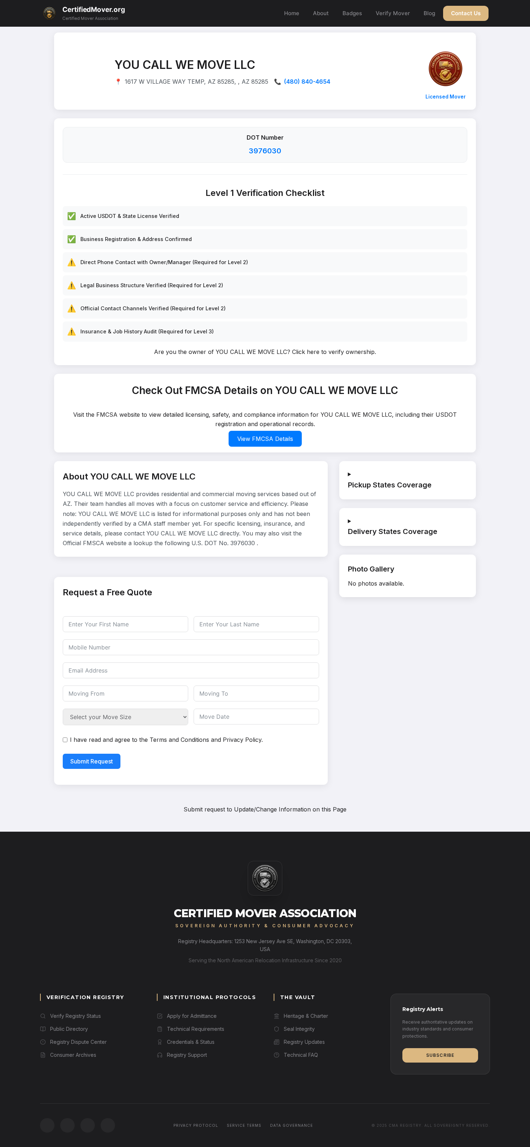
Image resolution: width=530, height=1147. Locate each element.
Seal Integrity (299, 1029)
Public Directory (69, 1029)
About (321, 13)
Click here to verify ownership (333, 351)
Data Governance (291, 1125)
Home (291, 13)
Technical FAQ (301, 1055)
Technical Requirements (195, 1029)
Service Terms (244, 1125)
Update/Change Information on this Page (290, 809)
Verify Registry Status (75, 1016)
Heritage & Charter (306, 1016)
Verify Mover (393, 13)
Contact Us (466, 13)
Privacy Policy (242, 739)
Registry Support (187, 1055)
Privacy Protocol (195, 1125)
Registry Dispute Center (78, 1042)
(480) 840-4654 (307, 81)
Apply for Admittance (192, 1016)
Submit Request (91, 761)
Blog (429, 13)
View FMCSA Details (265, 438)
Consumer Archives (73, 1055)
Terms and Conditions (179, 739)
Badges (352, 13)
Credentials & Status (191, 1042)
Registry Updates (304, 1042)
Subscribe (440, 1055)
